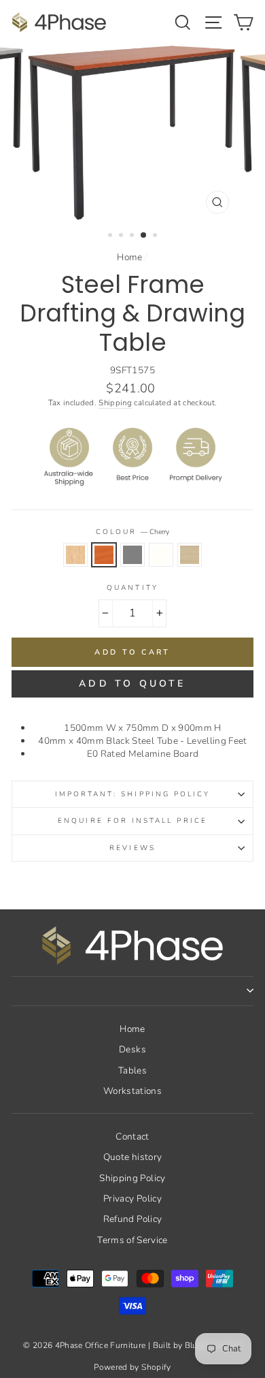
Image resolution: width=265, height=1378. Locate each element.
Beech (75, 555)
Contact (132, 1136)
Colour (132, 532)
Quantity (132, 588)
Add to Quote (132, 683)
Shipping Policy (132, 1178)
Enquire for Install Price (132, 821)
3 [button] (133, 236)
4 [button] (144, 235)
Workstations (132, 1090)
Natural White (161, 555)
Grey (132, 555)
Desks (132, 1049)
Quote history (132, 1156)
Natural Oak (189, 555)
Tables (132, 1070)
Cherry (104, 555)
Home (129, 257)
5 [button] (156, 236)
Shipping (115, 402)
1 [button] (111, 236)
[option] (132, 132)
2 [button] (122, 236)
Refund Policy (132, 1218)
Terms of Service (132, 1240)
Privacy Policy (132, 1198)
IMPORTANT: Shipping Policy (133, 794)
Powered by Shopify (132, 1367)
